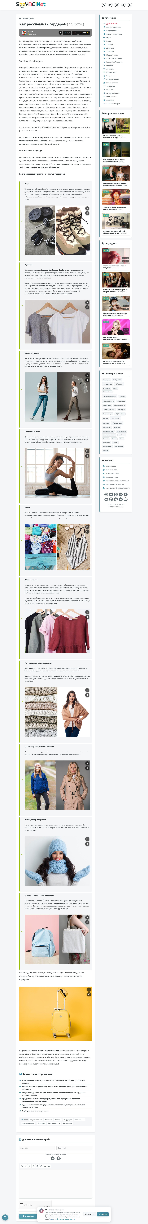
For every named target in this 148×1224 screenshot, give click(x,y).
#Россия (119, 384)
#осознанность (54, 1123)
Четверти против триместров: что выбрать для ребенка (115, 291)
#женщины (79, 1120)
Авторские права (112, 477)
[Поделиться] (60, 33)
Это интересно (28, 18)
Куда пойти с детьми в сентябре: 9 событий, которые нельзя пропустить (115, 315)
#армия (122, 396)
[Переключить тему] (130, 5)
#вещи (57, 1120)
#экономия (67, 1123)
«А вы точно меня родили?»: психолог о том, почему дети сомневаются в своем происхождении (114, 362)
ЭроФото (110, 51)
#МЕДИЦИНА (117, 380)
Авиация (110, 69)
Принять (104, 1214)
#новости (115, 418)
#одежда (41, 1123)
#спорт (114, 439)
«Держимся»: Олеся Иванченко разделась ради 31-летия (115, 184)
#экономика (119, 446)
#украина (106, 443)
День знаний (111, 24)
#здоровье (107, 405)
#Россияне (106, 388)
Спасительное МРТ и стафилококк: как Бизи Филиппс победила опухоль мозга (115, 338)
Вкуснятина (111, 72)
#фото (115, 442)
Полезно (110, 100)
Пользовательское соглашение (117, 481)
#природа (117, 427)
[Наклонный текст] (26, 1166)
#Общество (107, 384)
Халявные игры (113, 104)
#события (122, 435)
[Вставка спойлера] (49, 1166)
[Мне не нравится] (87, 33)
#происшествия (108, 431)
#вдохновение (36, 1120)
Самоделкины (112, 79)
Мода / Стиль (112, 55)
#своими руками (109, 435)
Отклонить (90, 1214)
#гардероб (68, 1120)
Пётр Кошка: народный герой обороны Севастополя (115, 232)
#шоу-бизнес (107, 446)
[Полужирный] (22, 1166)
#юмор (105, 450)
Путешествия (112, 83)
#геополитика (108, 401)
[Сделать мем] (87, 208)
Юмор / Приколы (113, 27)
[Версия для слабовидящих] (117, 5)
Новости (109, 90)
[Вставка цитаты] (45, 1166)
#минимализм (28, 1123)
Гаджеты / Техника (114, 62)
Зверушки (110, 76)
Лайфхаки (110, 86)
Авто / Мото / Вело (114, 58)
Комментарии (110, 466)
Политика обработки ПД (114, 484)
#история (121, 410)
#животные (121, 401)
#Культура (106, 380)
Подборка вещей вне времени (35, 1111)
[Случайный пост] (104, 5)
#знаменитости (119, 405)
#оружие (106, 423)
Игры (108, 37)
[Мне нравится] (81, 33)
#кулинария (120, 414)
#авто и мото (107, 392)
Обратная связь (111, 470)
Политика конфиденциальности (117, 488)
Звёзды (109, 44)
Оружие (109, 65)
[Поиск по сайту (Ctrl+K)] (5, 1217)
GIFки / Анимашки (114, 34)
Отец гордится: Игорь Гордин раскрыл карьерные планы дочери (114, 161)
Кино (108, 41)
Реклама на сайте (112, 473)
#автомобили (110, 396)
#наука (105, 418)
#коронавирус (107, 414)
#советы (48, 1120)
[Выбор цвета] (41, 1166)
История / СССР (112, 93)
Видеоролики (112, 30)
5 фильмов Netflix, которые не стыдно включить (114, 208)
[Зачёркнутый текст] (33, 1166)
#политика (117, 423)
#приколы (106, 427)
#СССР (115, 388)
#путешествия (121, 431)
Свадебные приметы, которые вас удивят (114, 267)
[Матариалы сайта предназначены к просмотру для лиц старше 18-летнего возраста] (106, 494)
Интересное (111, 97)
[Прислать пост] (110, 5)
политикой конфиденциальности (62, 1219)
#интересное (109, 410)
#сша (121, 439)
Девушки (110, 48)
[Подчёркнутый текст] (30, 1166)
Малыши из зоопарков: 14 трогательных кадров (114, 137)
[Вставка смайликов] (37, 1166)
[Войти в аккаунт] (123, 5)
